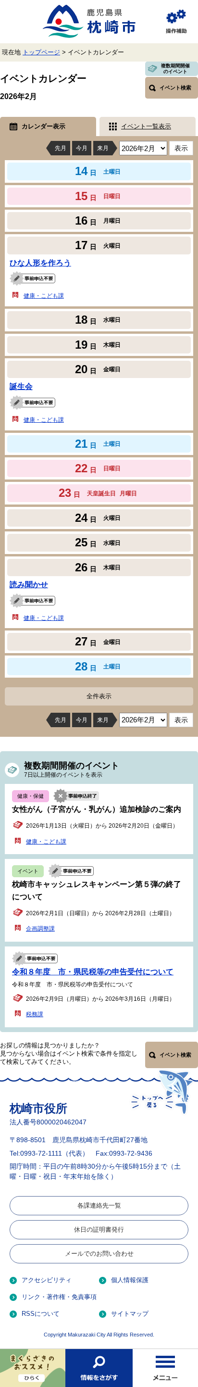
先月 (60, 148)
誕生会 (21, 386)
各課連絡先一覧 (99, 1205)
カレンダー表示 (43, 126)
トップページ (41, 52)
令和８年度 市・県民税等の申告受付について (92, 972)
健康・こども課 (44, 295)
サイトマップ (129, 1313)
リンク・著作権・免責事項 (59, 1296)
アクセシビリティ (47, 1280)
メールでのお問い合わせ (99, 1253)
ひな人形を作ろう (40, 263)
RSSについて (41, 1313)
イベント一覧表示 (146, 126)
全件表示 (99, 696)
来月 (103, 148)
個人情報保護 (129, 1280)
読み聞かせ (29, 584)
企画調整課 (40, 928)
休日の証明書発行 (99, 1229)
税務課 (34, 1014)
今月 (81, 148)
